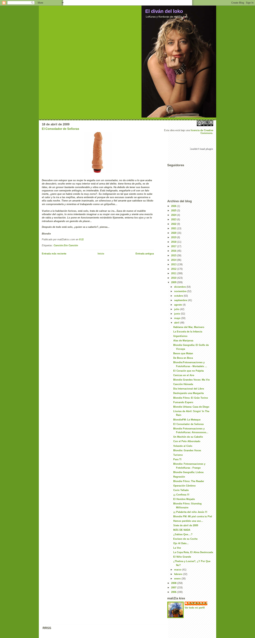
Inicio (101, 253)
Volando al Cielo (182, 446)
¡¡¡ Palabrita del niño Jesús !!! (190, 512)
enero (177, 578)
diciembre (180, 286)
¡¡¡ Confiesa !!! (181, 494)
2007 (174, 587)
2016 (174, 250)
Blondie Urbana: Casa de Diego (191, 406)
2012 (174, 269)
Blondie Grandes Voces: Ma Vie (191, 379)
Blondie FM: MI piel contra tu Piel (192, 516)
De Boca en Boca (183, 357)
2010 (174, 277)
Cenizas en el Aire (183, 375)
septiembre (181, 300)
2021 (174, 228)
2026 (174, 206)
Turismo (178, 455)
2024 (174, 215)
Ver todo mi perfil (195, 607)
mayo (177, 318)
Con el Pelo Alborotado (186, 441)
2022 (174, 224)
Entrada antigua (145, 253)
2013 (174, 264)
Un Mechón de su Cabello (188, 436)
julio (177, 309)
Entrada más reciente (54, 253)
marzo (178, 569)
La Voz (177, 547)
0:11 (81, 239)
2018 (174, 241)
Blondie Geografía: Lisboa (188, 472)
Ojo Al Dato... (181, 543)
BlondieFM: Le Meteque (186, 419)
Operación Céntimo (184, 485)
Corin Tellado (181, 490)
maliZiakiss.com (197, 603)
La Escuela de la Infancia (187, 331)
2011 (174, 273)
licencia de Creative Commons (202, 132)
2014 (174, 260)
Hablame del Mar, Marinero (188, 327)
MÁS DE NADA (181, 529)
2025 (174, 210)
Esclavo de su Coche (185, 538)
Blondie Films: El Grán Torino (190, 397)
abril (177, 322)
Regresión (179, 476)
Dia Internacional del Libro (188, 388)
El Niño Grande (182, 556)
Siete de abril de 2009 (185, 525)
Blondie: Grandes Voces (187, 450)
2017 (174, 246)
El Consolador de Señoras (60, 128)
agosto (178, 304)
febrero (178, 574)
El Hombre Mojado (184, 499)
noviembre (180, 291)
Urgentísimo (180, 336)
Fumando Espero (183, 402)
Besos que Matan (183, 353)
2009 (174, 282)
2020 (174, 233)
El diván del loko (164, 11)
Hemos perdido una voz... (188, 521)
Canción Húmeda (183, 384)
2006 (174, 592)
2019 (174, 237)
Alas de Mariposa (183, 340)
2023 (174, 219)
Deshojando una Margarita (188, 393)
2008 (174, 583)
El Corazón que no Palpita (188, 370)
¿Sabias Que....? (182, 534)
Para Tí (177, 459)
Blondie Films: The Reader (188, 481)
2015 (174, 255)
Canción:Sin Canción (66, 245)
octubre (179, 295)
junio (177, 313)
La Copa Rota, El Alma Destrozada (193, 552)
